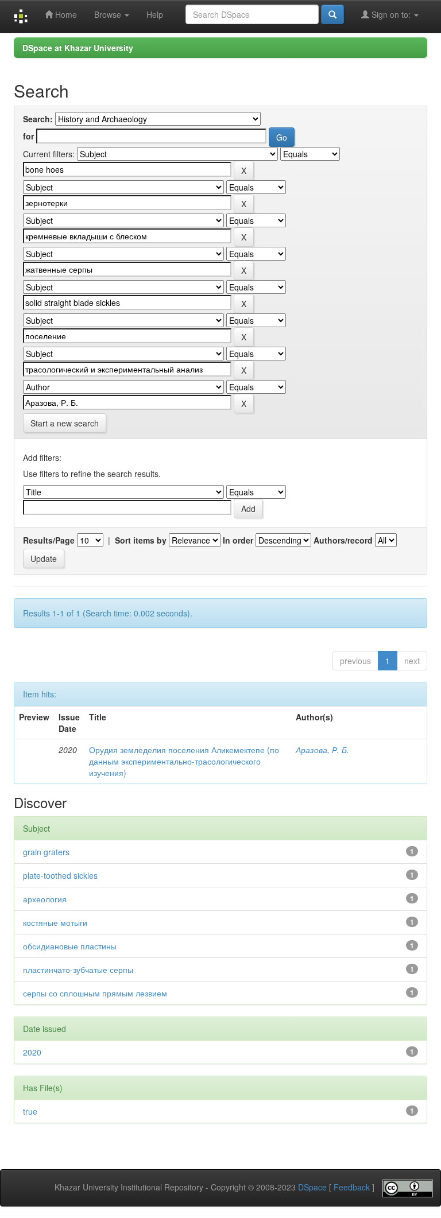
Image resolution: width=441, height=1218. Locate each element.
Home (65, 14)
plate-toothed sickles (60, 875)
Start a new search (64, 423)
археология (45, 899)
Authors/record (343, 540)
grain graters (46, 852)
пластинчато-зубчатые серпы (78, 969)
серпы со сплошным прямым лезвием (95, 993)
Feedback (352, 1187)
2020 (32, 1052)
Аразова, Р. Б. (322, 749)
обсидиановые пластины (70, 946)
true (30, 1111)
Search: (38, 119)
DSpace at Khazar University (77, 47)
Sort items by (141, 540)
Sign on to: (391, 14)
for (28, 136)
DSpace (312, 1187)
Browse (108, 14)
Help (154, 14)
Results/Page (49, 540)
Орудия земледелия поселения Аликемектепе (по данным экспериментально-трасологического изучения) (184, 761)
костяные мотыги (55, 922)
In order (238, 540)
